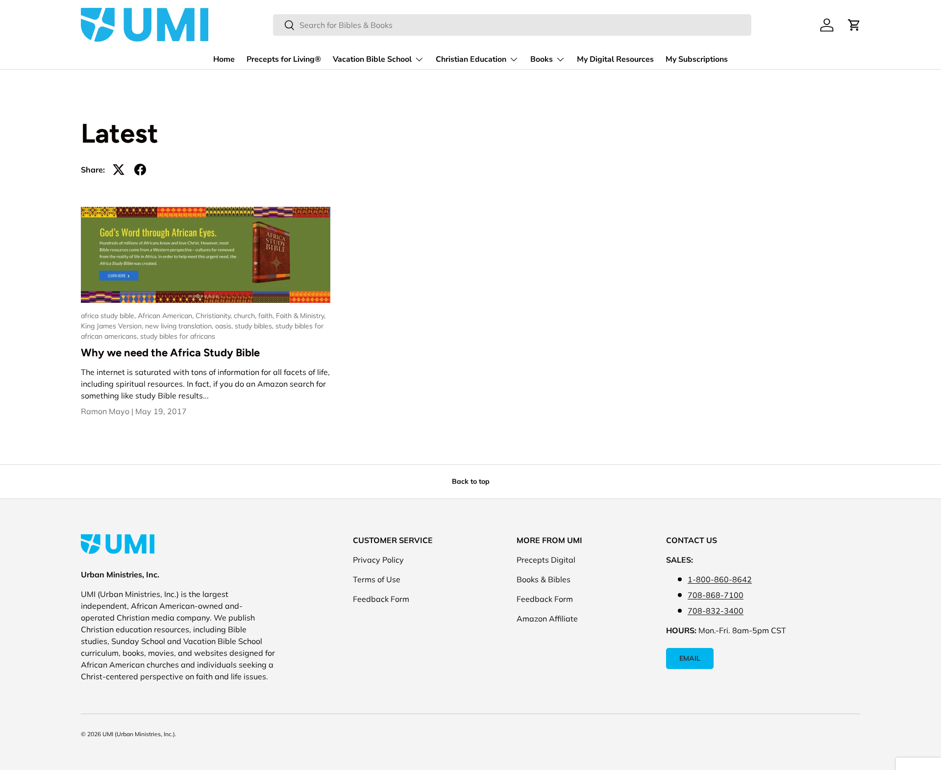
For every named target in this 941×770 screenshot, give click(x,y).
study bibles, (255, 326)
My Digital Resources (615, 59)
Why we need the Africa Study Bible (170, 352)
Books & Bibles (543, 579)
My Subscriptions (697, 59)
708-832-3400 (715, 611)
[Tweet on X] (118, 169)
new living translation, (180, 326)
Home (224, 59)
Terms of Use (376, 579)
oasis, (225, 326)
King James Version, (113, 326)
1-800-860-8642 (720, 579)
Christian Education (471, 59)
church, (246, 315)
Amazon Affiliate (547, 618)
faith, (267, 315)
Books (541, 59)
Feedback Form (381, 599)
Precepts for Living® (284, 59)
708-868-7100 (715, 595)
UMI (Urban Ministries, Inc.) (138, 734)
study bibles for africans (177, 336)
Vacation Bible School (372, 59)
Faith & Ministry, (300, 315)
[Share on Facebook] (140, 169)
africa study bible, (109, 315)
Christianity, (215, 315)
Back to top (471, 481)
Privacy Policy (378, 560)
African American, (167, 315)
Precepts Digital (546, 560)
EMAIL (689, 658)
